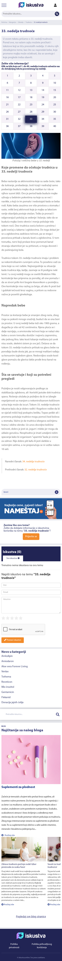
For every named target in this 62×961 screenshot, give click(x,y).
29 (43, 112)
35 (54, 119)
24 (43, 104)
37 (19, 126)
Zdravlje (21, 22)
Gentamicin (7, 692)
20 (54, 97)
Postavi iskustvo (13, 640)
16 (7, 97)
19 (43, 97)
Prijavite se (31, 536)
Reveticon (6, 682)
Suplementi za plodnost (18, 787)
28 (31, 112)
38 (31, 126)
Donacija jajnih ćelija (12, 702)
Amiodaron (7, 661)
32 (19, 119)
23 (31, 104)
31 (7, 119)
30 (54, 112)
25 (54, 104)
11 (7, 90)
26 (7, 112)
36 (7, 126)
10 (54, 83)
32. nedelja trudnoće (36, 470)
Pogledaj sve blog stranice (31, 916)
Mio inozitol (7, 687)
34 (43, 119)
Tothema (6, 677)
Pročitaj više (9, 835)
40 (54, 126)
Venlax (5, 671)
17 (19, 97)
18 (31, 97)
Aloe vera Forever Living (14, 666)
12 (19, 90)
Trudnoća (29, 22)
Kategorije (12, 22)
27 (19, 112)
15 (54, 90)
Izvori (6, 492)
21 (7, 104)
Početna (4, 22)
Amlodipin (7, 656)
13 (31, 90)
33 (31, 119)
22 (19, 104)
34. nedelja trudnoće (33, 461)
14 (43, 90)
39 (43, 126)
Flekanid (6, 697)
